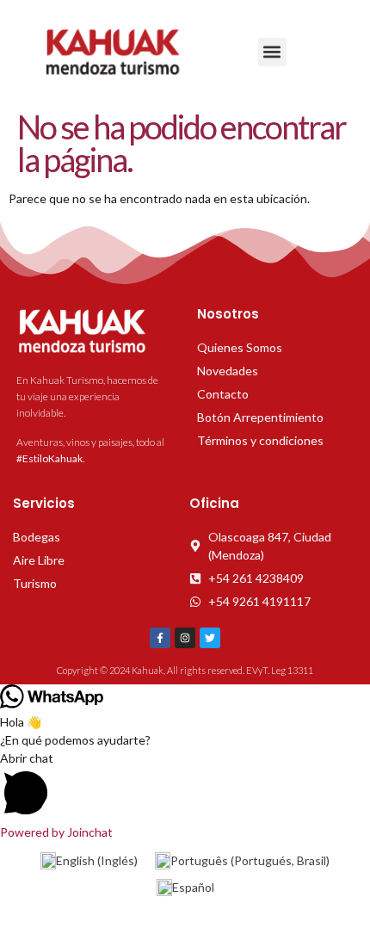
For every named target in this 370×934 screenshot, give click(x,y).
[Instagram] (185, 638)
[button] (272, 52)
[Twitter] (210, 638)
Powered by (56, 832)
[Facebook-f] (160, 638)
